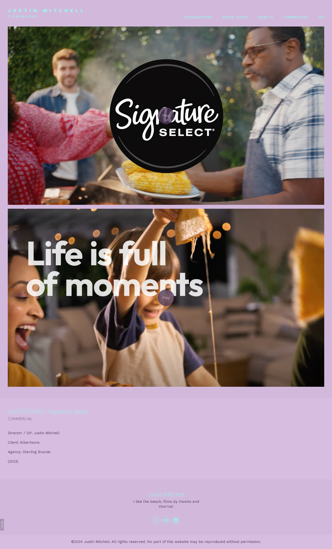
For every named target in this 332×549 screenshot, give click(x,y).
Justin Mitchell (166, 494)
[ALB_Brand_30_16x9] (166, 116)
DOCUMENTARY (198, 17)
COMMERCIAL (295, 17)
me (321, 17)
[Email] (166, 520)
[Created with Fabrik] (2, 525)
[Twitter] (156, 520)
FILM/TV (265, 17)
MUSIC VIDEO (235, 17)
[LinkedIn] (176, 520)
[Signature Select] (166, 298)
